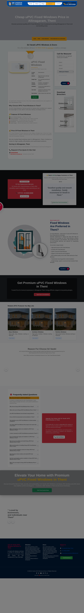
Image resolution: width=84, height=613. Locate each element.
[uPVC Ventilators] (42, 315)
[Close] (56, 293)
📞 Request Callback (42, 320)
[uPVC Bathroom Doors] (42, 311)
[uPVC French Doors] (42, 312)
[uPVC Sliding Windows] (42, 309)
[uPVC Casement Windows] (42, 313)
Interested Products (32, 307)
